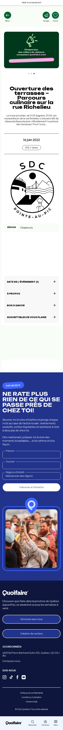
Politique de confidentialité (31, 693)
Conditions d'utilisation (32, 697)
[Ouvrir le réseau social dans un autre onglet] (4, 677)
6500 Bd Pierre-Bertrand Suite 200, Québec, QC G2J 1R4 (31, 654)
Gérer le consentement (31, 2)
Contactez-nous (11, 661)
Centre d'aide (31, 701)
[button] (29, 73)
